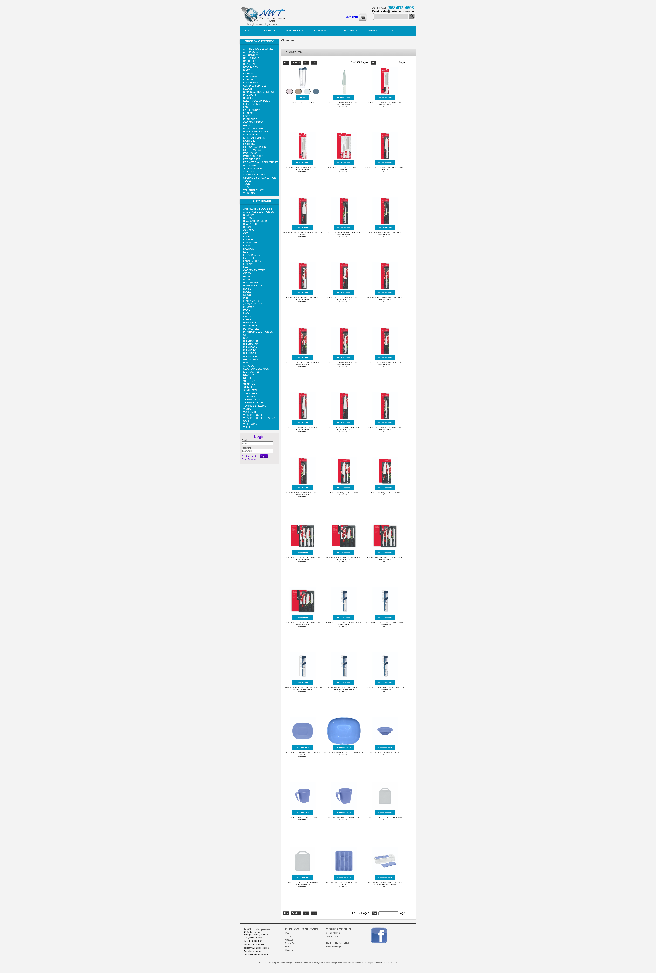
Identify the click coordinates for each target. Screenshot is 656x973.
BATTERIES (249, 61)
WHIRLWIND (250, 423)
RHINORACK (250, 350)
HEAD (246, 279)
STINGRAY (249, 384)
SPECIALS (249, 171)
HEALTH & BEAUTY (254, 128)
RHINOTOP (249, 353)
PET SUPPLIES (251, 159)
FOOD (246, 116)
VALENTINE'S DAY (253, 190)
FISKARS (248, 264)
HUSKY (247, 291)
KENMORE (249, 307)
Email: (244, 440)
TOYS (246, 183)
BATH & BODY (251, 58)
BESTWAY (248, 214)
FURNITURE (250, 119)
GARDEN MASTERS (254, 270)
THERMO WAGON (253, 402)
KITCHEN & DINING (254, 137)
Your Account (332, 936)
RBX (245, 338)
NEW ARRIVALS (294, 30)
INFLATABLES (251, 134)
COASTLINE (250, 242)
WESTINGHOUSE (253, 415)
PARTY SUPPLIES (253, 156)
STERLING (249, 381)
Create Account (249, 456)
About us (289, 940)
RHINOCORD (250, 341)
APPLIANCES (250, 51)
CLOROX (248, 239)
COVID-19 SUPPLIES (254, 85)
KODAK (247, 310)
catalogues (349, 30)
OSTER (247, 319)
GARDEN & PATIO (253, 122)
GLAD (246, 276)
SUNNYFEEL (250, 390)
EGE (245, 251)
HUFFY (247, 288)
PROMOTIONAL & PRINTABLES (260, 162)
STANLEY (248, 375)
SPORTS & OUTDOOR (255, 174)
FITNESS (248, 113)
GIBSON (247, 273)
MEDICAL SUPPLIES (254, 147)
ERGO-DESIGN (251, 254)
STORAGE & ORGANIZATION (259, 177)
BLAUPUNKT (250, 224)
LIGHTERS (249, 140)
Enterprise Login (333, 946)
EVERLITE (249, 258)
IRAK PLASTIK (251, 301)
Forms (288, 946)
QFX (245, 335)
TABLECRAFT (251, 393)
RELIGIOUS (249, 165)
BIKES (246, 70)
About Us (269, 30)
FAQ (287, 933)
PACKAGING (250, 153)
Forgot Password (249, 459)
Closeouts (288, 40)
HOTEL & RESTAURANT (256, 131)
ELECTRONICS (251, 103)
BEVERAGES (250, 67)
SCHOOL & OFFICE (254, 168)
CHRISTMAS (250, 76)
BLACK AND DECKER (255, 221)
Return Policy (291, 943)
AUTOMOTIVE (251, 55)
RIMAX (247, 362)
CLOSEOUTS (250, 82)
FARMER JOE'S (252, 261)
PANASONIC (250, 322)
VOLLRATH (249, 411)
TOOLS (247, 180)
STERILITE (249, 378)
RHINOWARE (250, 356)
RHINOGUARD (251, 344)
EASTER (248, 97)
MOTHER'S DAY (252, 150)
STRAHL (248, 387)
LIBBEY (247, 316)
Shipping (289, 950)
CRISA (246, 245)
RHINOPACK (250, 347)
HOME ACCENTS (252, 285)
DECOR (247, 88)
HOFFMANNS (250, 282)
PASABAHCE (250, 325)
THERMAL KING (252, 399)
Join (390, 30)
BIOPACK (248, 218)
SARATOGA (249, 365)
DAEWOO (248, 248)
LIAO (246, 313)
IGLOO (247, 294)
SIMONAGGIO (251, 371)
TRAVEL (247, 187)
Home (248, 30)
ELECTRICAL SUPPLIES (256, 100)
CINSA (246, 236)
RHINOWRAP (250, 359)
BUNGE (247, 227)
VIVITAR (247, 408)
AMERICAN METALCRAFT (257, 208)
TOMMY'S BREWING (254, 405)
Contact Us (290, 936)
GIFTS (246, 125)
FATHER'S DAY (251, 110)
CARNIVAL (249, 73)
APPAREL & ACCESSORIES (258, 48)
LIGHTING (249, 143)
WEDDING (249, 193)
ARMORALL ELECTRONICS (258, 211)
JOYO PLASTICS (252, 304)
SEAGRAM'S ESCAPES (256, 368)
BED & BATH (250, 64)
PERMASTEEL (251, 328)
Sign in (372, 30)
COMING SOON (322, 30)
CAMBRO (248, 230)
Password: (246, 448)
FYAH (246, 267)
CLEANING (249, 79)
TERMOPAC (250, 396)
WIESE (247, 427)
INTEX (246, 298)
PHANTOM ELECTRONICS (258, 331)
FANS (246, 107)
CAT (245, 233)
